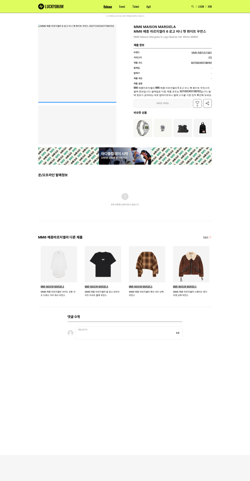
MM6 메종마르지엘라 (202, 52)
